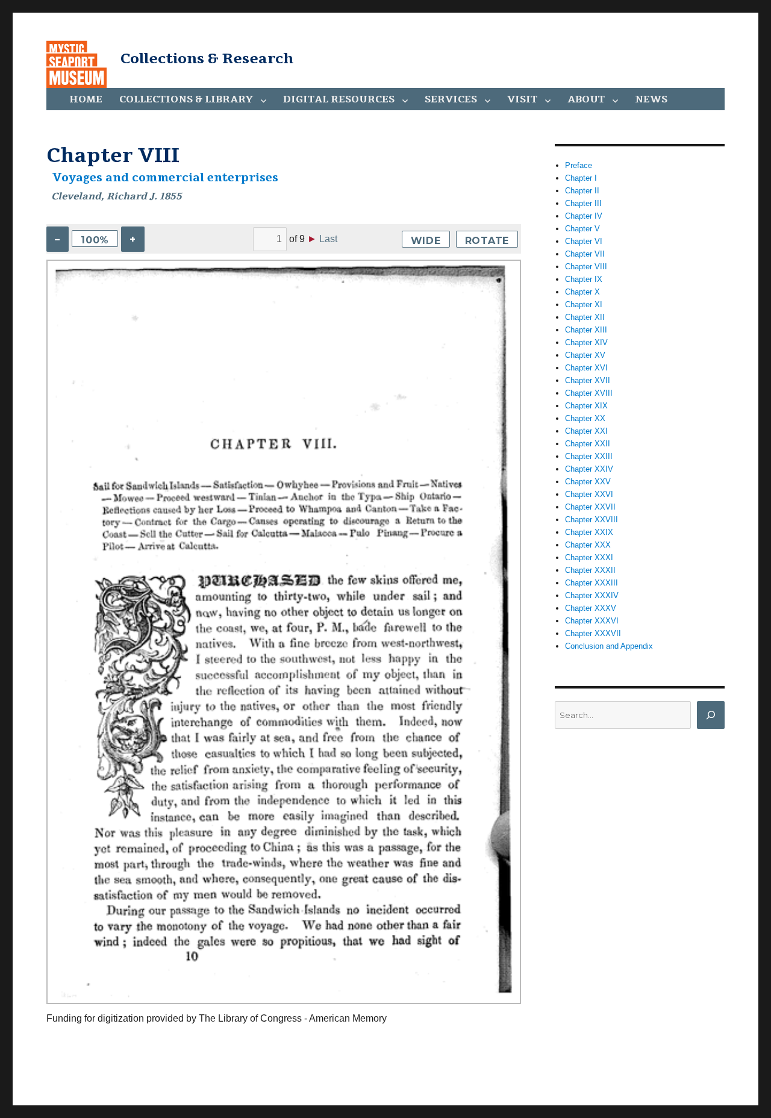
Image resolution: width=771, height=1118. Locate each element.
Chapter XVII (587, 380)
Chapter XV (585, 355)
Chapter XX (585, 418)
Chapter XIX (586, 405)
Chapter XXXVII (593, 633)
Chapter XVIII (589, 393)
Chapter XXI (586, 431)
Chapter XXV (588, 481)
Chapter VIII (586, 266)
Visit (522, 99)
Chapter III (583, 203)
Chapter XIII (586, 329)
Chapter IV (583, 215)
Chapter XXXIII (591, 582)
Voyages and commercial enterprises (165, 178)
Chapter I (581, 178)
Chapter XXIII (589, 456)
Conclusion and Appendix (609, 646)
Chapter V (582, 228)
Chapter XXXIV (592, 595)
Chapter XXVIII (591, 519)
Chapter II (582, 190)
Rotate (487, 240)
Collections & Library (186, 99)
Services (451, 99)
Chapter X (582, 291)
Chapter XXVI (589, 494)
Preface (578, 165)
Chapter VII (585, 253)
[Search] (711, 715)
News (651, 99)
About (586, 99)
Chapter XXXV (590, 608)
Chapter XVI (586, 367)
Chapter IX (583, 279)
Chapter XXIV (589, 468)
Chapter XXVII (590, 506)
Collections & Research (206, 58)
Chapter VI (583, 241)
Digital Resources (339, 99)
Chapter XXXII (590, 570)
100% (95, 240)
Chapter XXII (587, 443)
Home (85, 99)
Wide (426, 240)
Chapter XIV (586, 342)
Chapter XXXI (589, 557)
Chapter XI (583, 304)
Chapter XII (585, 317)
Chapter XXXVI (592, 620)
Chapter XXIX (589, 532)
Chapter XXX (588, 544)
